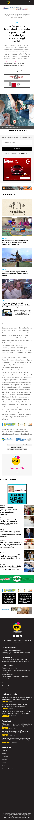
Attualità (4, 238)
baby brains (11, 445)
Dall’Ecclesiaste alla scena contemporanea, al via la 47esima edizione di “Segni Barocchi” (10, 533)
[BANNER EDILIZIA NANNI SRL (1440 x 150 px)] (17, 188)
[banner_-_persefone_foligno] (17, 494)
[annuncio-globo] (17, 579)
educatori (28, 445)
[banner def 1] (17, 610)
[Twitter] (17, 71)
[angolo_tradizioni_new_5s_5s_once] (17, 207)
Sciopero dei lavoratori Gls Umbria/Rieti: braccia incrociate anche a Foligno (10, 556)
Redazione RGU (11, 62)
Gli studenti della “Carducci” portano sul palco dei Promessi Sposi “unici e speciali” (9, 599)
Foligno (13, 447)
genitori (19, 447)
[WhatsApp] (21, 71)
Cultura (11, 14)
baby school (20, 445)
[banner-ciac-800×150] (17, 85)
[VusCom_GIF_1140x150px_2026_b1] (17, 8)
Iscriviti (17, 149)
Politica (2, 517)
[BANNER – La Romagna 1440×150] (17, 424)
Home (6, 14)
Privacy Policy (23, 153)
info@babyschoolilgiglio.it (21, 434)
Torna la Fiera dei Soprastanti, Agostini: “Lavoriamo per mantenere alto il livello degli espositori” (10, 511)
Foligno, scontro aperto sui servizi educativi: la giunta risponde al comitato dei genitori (15, 242)
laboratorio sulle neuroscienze (17, 449)
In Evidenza (5, 300)
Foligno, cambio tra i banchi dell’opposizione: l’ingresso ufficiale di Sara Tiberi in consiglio (17, 305)
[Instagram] (17, 472)
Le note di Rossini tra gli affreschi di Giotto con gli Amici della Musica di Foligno (25, 599)
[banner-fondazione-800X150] (17, 77)
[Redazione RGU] (17, 460)
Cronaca (2, 564)
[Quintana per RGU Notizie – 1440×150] (17, 439)
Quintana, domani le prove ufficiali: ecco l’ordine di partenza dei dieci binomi (15, 274)
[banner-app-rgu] (17, 312)
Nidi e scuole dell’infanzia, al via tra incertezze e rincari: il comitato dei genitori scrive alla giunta (11, 544)
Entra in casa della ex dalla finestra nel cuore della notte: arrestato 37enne (10, 567)
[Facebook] (13, 71)
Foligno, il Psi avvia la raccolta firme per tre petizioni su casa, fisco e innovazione (9, 522)
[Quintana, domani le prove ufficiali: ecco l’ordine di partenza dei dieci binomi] (17, 257)
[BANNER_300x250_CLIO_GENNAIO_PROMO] (17, 169)
